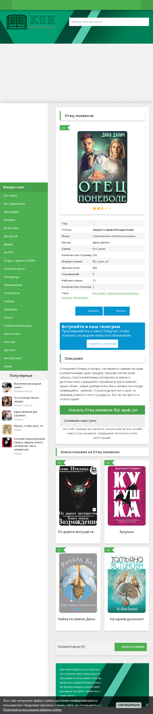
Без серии (99, 293)
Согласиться (128, 705)
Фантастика (12, 334)
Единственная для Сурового (25, 413)
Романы (9, 301)
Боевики (9, 220)
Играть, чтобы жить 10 (28, 426)
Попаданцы (11, 277)
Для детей (11, 236)
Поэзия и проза (14, 269)
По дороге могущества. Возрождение (89, 531)
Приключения (13, 285)
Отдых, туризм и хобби (19, 260)
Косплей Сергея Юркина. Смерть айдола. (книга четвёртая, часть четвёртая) (29, 444)
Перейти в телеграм (102, 343)
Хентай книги (13, 358)
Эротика (9, 350)
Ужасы (8, 317)
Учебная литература (18, 325)
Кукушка (127, 531)
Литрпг (18, 430)
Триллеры (10, 309)
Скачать (93, 311)
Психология (12, 293)
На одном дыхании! (126, 619)
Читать (121, 311)
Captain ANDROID (31, 22)
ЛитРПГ (9, 252)
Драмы (8, 244)
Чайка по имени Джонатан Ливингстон (91, 619)
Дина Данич (80, 297)
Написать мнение (133, 647)
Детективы (11, 228)
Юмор (8, 366)
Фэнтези (9, 342)
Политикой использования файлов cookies (32, 709)
